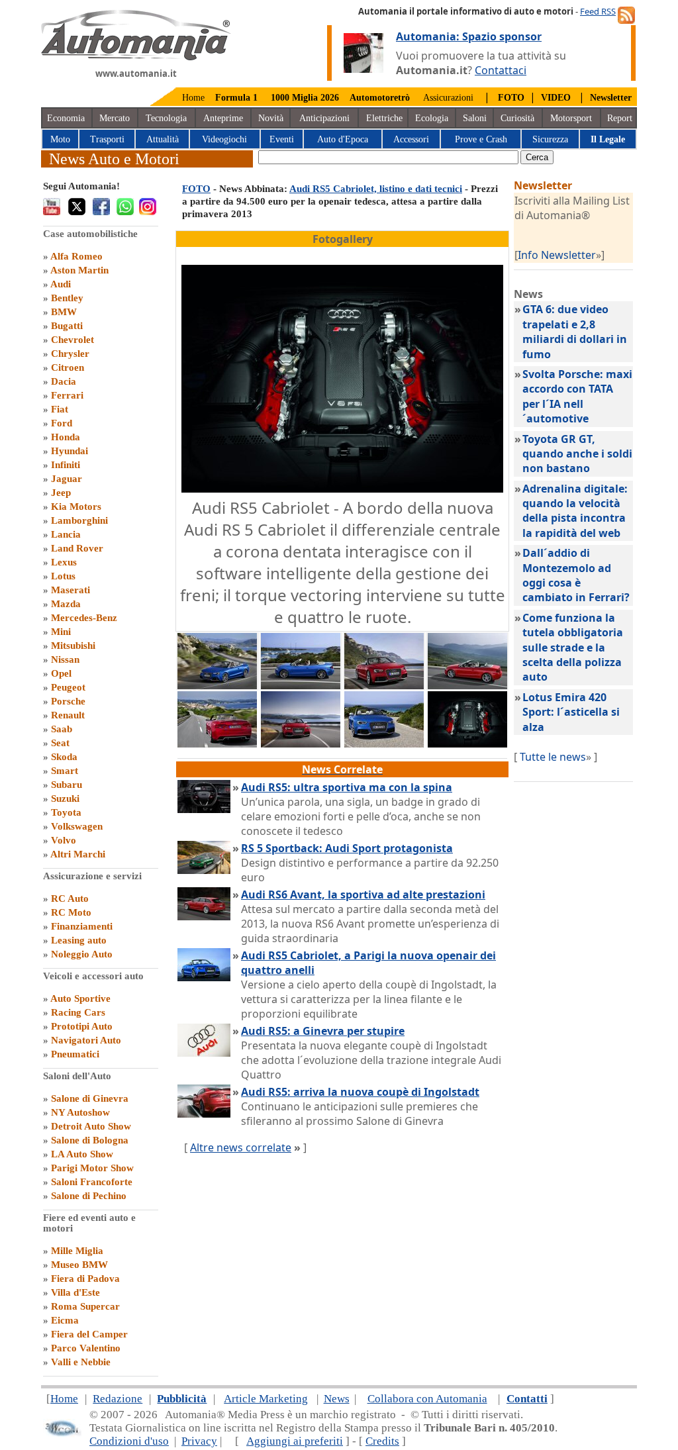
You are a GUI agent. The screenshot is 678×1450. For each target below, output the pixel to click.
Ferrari (67, 395)
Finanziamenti (82, 926)
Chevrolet (72, 339)
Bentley (67, 298)
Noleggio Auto (82, 954)
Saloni (475, 118)
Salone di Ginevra (89, 1098)
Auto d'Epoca (342, 139)
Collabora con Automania (427, 1398)
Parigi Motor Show (92, 1168)
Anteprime (223, 118)
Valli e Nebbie (81, 1362)
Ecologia (431, 118)
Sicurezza (550, 139)
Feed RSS (598, 11)
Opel (61, 673)
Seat (60, 743)
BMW (64, 312)
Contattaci (500, 70)
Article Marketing (266, 1398)
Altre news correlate (240, 1147)
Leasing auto (79, 940)
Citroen (67, 367)
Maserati (70, 590)
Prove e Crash (481, 139)
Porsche (68, 701)
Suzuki (65, 798)
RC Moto (71, 912)
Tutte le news (553, 756)
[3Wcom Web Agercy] (62, 1433)
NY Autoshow (80, 1112)
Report (619, 118)
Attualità (162, 139)
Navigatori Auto (86, 1040)
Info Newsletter (557, 255)
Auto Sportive (80, 998)
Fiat (59, 409)
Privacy (199, 1441)
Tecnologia (166, 118)
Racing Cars (78, 1012)
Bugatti (67, 325)
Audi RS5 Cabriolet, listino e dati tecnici (375, 188)
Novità (270, 118)
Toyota (66, 812)
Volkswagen (77, 826)
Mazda (66, 604)
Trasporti (107, 139)
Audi (60, 284)
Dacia (63, 381)
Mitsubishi (73, 645)
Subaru (66, 784)
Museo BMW (79, 1264)
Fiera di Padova (85, 1278)
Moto (60, 139)
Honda (65, 437)
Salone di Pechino (88, 1195)
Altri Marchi (77, 854)
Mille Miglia (77, 1250)
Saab (61, 729)
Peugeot (68, 687)
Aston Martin (79, 270)
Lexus (64, 562)
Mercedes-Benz (84, 617)
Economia (66, 118)
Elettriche (384, 118)
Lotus (63, 576)
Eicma (65, 1320)
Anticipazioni (324, 118)
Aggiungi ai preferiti (294, 1441)
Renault (68, 715)
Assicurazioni (448, 98)
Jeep (61, 492)
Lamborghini (79, 520)
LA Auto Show (82, 1154)
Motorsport (571, 118)
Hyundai (69, 451)
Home (193, 98)
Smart (64, 770)
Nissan (65, 659)
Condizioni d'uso (129, 1441)
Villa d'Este (75, 1292)
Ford (61, 423)
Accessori (411, 139)
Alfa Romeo (76, 256)
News (337, 1398)
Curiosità (517, 118)
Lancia (66, 534)
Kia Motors (76, 506)
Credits (382, 1441)
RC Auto (70, 898)
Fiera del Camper (89, 1334)
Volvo (63, 840)
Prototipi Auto (82, 1026)
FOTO (196, 188)
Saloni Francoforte (91, 1182)
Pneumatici (75, 1054)
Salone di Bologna (89, 1140)
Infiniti (65, 464)
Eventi (281, 139)
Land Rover (77, 548)
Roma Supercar (85, 1306)
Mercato (114, 118)
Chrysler (70, 353)
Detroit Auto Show (91, 1126)
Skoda (64, 756)
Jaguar (66, 478)
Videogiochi (224, 139)
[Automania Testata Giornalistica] (136, 57)
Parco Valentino (86, 1348)
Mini (61, 631)
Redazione (117, 1398)
